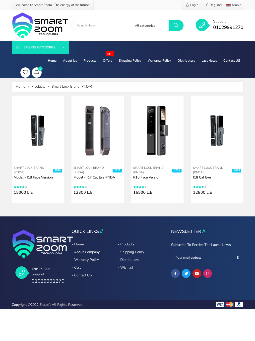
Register (216, 5)
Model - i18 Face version (33, 177)
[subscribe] (237, 257)
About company (87, 252)
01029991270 (228, 27)
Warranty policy (159, 60)
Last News (209, 60)
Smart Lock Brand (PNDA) (72, 86)
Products (89, 60)
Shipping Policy (130, 60)
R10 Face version (146, 177)
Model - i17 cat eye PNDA (94, 177)
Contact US (231, 60)
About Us (70, 60)
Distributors (186, 60)
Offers (108, 58)
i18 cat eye (202, 177)
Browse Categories (39, 47)
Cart (77, 267)
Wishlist (126, 267)
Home (52, 60)
